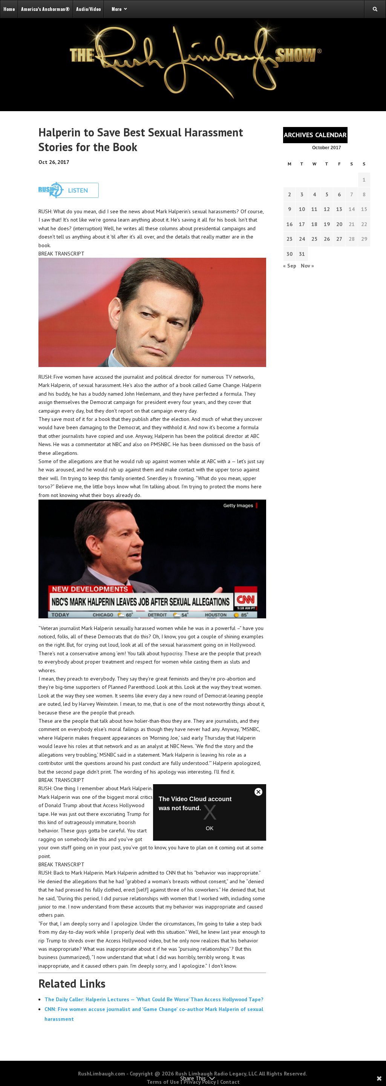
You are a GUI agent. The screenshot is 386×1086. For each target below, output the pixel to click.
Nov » (307, 265)
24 (302, 239)
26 (327, 239)
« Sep (289, 265)
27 (339, 239)
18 (314, 224)
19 (327, 224)
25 (314, 239)
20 (339, 224)
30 (289, 254)
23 (289, 239)
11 (314, 209)
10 (302, 209)
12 (327, 209)
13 (339, 209)
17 (302, 224)
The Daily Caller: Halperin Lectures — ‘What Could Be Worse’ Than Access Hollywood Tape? (153, 999)
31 (302, 254)
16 (289, 224)
